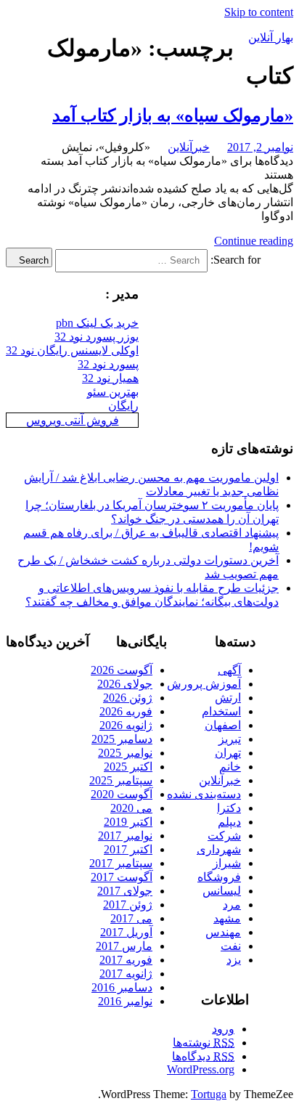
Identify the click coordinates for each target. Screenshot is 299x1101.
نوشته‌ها (203, 1042)
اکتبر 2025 (128, 766)
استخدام (221, 711)
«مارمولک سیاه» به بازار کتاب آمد (172, 115)
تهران (228, 753)
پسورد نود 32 (108, 364)
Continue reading (253, 241)
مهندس (223, 932)
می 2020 (131, 808)
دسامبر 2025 (121, 739)
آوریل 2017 (126, 932)
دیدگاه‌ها (203, 1056)
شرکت (224, 835)
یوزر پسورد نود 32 (96, 336)
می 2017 (131, 918)
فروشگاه (219, 877)
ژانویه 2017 (125, 973)
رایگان (123, 405)
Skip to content (258, 12)
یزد (233, 960)
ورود (223, 1029)
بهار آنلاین (270, 37)
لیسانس (221, 891)
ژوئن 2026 (127, 697)
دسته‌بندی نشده (204, 794)
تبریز (229, 739)
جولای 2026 (124, 684)
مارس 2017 (124, 946)
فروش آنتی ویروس (72, 420)
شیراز (227, 863)
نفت (231, 946)
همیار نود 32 (110, 378)
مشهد (227, 918)
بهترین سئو (113, 392)
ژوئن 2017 (127, 904)
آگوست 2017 (121, 877)
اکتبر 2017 (128, 849)
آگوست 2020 (121, 794)
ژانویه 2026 (125, 725)
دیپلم (229, 822)
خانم (230, 766)
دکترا (229, 808)
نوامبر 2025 (125, 753)
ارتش (228, 697)
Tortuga (208, 1094)
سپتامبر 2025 (120, 780)
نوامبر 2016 (125, 1001)
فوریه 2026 (125, 711)
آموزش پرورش (204, 684)
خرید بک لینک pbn (97, 323)
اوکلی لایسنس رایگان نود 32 (72, 350)
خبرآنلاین (189, 147)
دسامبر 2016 (121, 987)
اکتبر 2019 (128, 822)
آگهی (229, 670)
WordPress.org (200, 1069)
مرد (232, 904)
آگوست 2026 (121, 670)
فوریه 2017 (125, 960)
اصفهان (223, 725)
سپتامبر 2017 (120, 863)
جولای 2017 (124, 891)
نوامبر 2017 (125, 835)
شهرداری (219, 849)
